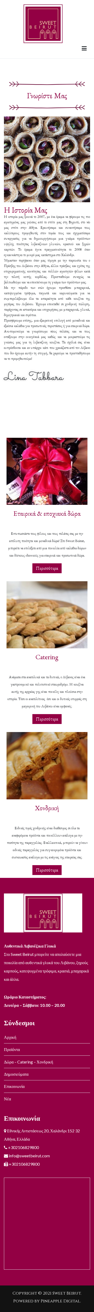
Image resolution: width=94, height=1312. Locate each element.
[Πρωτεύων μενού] (84, 48)
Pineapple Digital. (61, 1301)
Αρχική (10, 1037)
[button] (47, 568)
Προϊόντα (12, 1049)
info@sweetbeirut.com (29, 1155)
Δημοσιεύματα (16, 1074)
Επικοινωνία (14, 1086)
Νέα (7, 1098)
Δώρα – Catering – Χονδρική (28, 1061)
